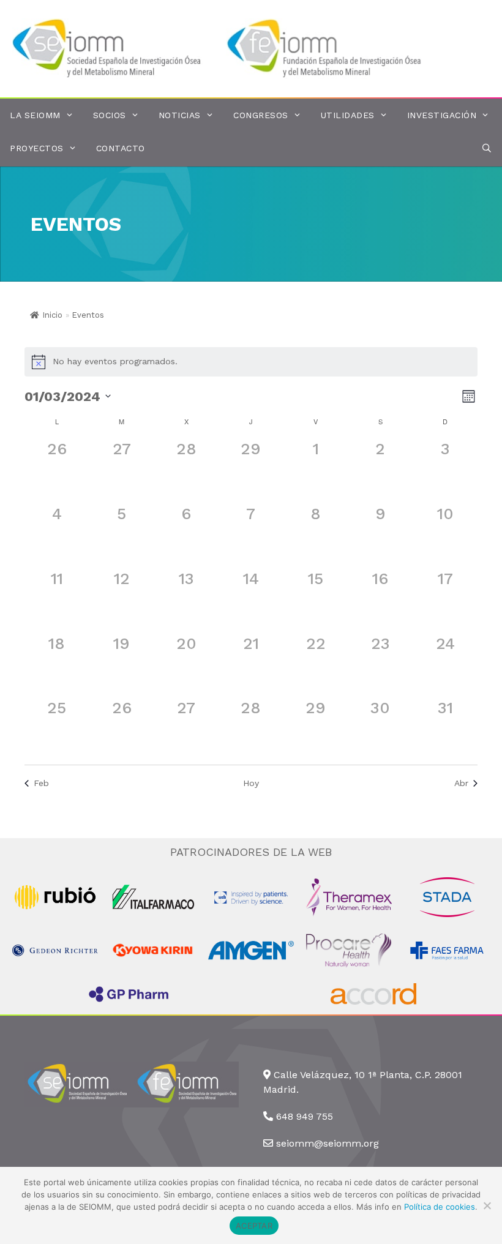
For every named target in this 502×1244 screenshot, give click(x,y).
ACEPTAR (254, 1226)
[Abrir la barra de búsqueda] (486, 148)
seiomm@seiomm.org (327, 1143)
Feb (41, 783)
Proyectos (37, 148)
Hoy (251, 783)
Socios (109, 115)
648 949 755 (304, 1116)
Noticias (180, 115)
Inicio (52, 315)
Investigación (442, 115)
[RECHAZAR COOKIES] (487, 1205)
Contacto (120, 148)
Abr (461, 783)
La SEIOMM (35, 115)
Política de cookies (439, 1207)
